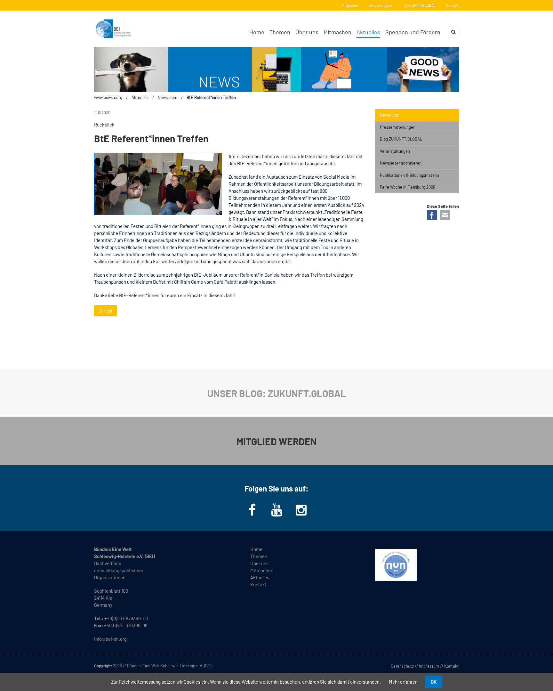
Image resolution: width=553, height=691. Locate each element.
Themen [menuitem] (279, 32)
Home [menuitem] (256, 32)
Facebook (432, 215)
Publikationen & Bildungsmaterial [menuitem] (410, 175)
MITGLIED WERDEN (276, 441)
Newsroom (167, 97)
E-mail (445, 215)
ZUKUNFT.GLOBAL (420, 5)
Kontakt (452, 5)
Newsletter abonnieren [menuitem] (400, 163)
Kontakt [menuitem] (258, 584)
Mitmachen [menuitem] (337, 32)
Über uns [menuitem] (306, 32)
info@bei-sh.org (110, 639)
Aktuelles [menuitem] (368, 32)
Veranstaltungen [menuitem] (395, 151)
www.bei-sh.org (108, 97)
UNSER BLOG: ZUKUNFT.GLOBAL (276, 393)
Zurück (105, 310)
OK (434, 682)
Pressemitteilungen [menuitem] (397, 127)
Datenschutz (402, 666)
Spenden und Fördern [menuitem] (412, 32)
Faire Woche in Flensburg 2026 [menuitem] (407, 187)
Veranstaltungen (381, 5)
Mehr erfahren (403, 682)
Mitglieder (350, 5)
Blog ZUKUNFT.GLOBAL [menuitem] (401, 139)
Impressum (429, 666)
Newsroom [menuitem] (389, 115)
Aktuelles (140, 97)
